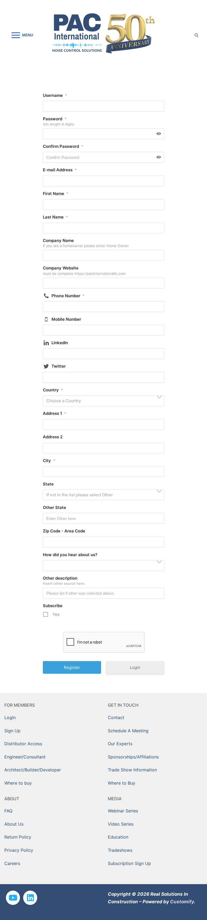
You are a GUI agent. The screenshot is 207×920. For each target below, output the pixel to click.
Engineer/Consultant (25, 757)
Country (53, 389)
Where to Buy (121, 783)
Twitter (58, 366)
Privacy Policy (18, 850)
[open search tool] (196, 35)
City (49, 460)
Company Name (58, 240)
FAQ (8, 810)
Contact (116, 717)
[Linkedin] (30, 898)
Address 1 (54, 413)
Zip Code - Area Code (64, 530)
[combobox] (103, 400)
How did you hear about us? (70, 554)
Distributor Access (23, 743)
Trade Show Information (132, 769)
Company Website (60, 268)
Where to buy (18, 783)
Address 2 (53, 436)
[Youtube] (13, 898)
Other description (60, 578)
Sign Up (12, 730)
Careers (12, 863)
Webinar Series (123, 810)
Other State (54, 507)
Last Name (55, 217)
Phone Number (68, 295)
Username (55, 95)
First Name (55, 193)
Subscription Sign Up (129, 863)
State (48, 484)
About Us (13, 824)
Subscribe (53, 605)
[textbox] (105, 401)
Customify (182, 901)
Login (135, 667)
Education (118, 837)
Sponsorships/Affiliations (133, 757)
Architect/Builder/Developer (32, 769)
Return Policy (17, 837)
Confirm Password (63, 146)
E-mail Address (60, 169)
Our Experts (120, 743)
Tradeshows (120, 850)
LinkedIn (59, 342)
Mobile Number (66, 319)
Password (55, 118)
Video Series (120, 824)
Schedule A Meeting (128, 730)
